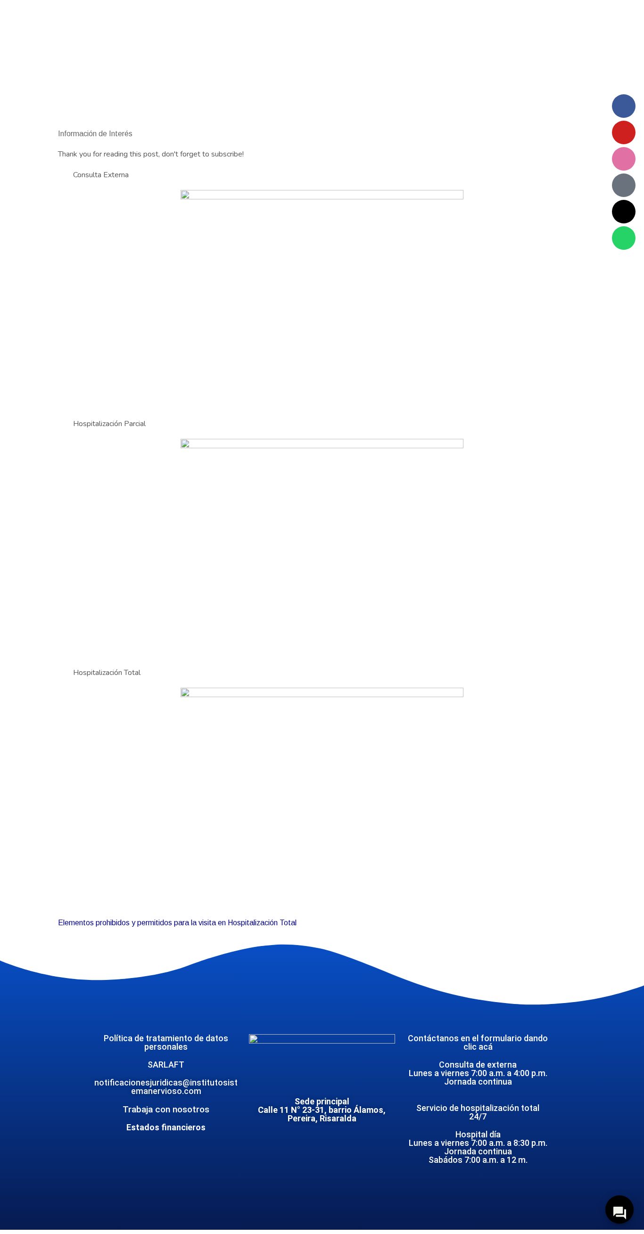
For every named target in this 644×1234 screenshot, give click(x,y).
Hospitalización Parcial (109, 424)
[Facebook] (624, 106)
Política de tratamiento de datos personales (166, 1042)
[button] (322, 175)
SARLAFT (166, 1064)
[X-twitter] (624, 211)
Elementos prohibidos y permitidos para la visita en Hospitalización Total (177, 923)
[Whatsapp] (624, 238)
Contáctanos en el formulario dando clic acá (478, 1042)
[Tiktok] (624, 185)
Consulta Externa (101, 175)
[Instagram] (624, 159)
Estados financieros (166, 1127)
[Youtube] (624, 132)
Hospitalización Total (106, 672)
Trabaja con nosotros (166, 1109)
